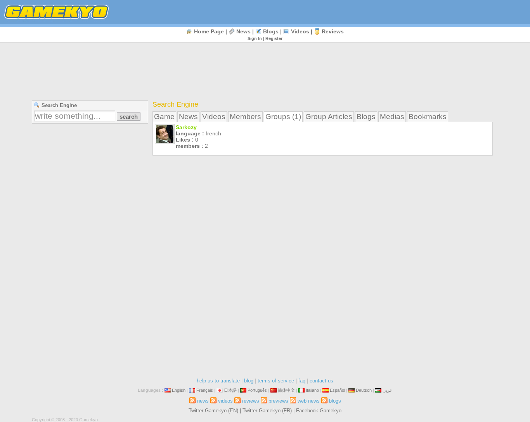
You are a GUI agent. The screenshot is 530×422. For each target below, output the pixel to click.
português (257, 390)
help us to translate (218, 381)
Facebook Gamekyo (318, 410)
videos (300, 31)
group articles (328, 116)
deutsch (364, 390)
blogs (271, 31)
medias (392, 116)
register (273, 38)
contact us (321, 381)
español (337, 390)
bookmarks (428, 116)
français (204, 390)
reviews (333, 31)
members (245, 116)
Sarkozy (186, 127)
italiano (312, 390)
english (178, 390)
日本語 (230, 390)
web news (309, 401)
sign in (255, 38)
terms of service (276, 381)
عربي (387, 390)
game (164, 116)
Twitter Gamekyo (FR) (267, 410)
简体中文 (286, 390)
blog (248, 381)
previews (278, 401)
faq (301, 381)
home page (209, 31)
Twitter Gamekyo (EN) (213, 410)
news (243, 31)
